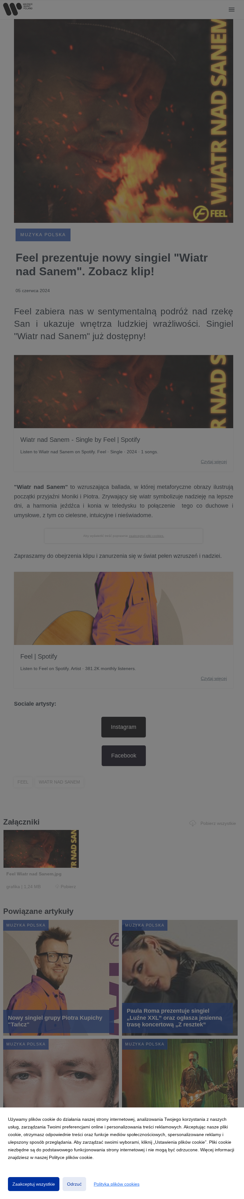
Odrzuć (74, 1184)
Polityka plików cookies (116, 1184)
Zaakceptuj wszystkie (33, 1184)
